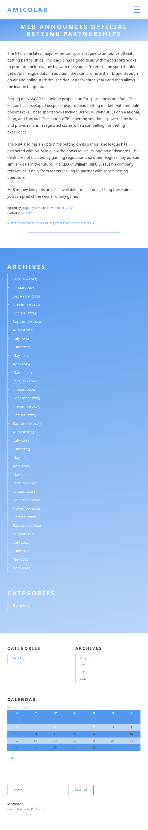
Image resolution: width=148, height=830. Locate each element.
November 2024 (26, 304)
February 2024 (25, 381)
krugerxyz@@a (32, 208)
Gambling (27, 213)
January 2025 (24, 287)
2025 (83, 658)
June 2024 (21, 347)
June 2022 (21, 551)
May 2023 (21, 457)
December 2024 (26, 296)
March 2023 (22, 474)
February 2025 (25, 279)
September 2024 (27, 321)
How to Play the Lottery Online (31, 223)
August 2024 (23, 330)
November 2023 (26, 406)
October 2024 (24, 313)
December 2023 (26, 398)
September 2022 (27, 525)
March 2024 (23, 372)
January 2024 (24, 389)
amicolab (27, 10)
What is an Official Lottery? (73, 223)
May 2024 (21, 355)
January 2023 (24, 491)
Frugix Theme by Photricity (25, 809)
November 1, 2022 (60, 208)
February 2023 (25, 483)
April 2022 (21, 568)
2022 (83, 678)
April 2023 (21, 466)
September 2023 (27, 423)
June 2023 (21, 449)
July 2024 (21, 338)
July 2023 (21, 440)
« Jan (11, 758)
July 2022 (21, 542)
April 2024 (21, 364)
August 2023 (23, 432)
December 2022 (26, 500)
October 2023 (24, 415)
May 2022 (21, 559)
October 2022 (24, 517)
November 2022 (26, 508)
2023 (83, 672)
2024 (83, 665)
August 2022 (23, 534)
